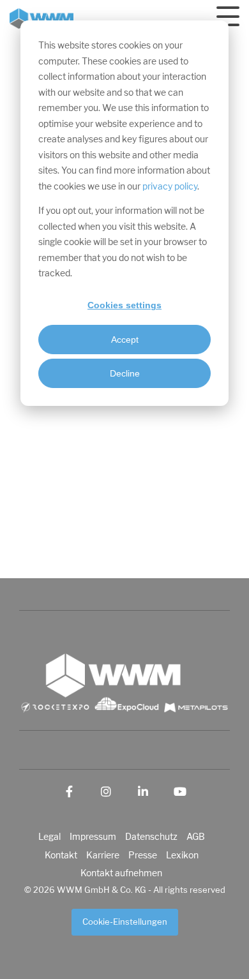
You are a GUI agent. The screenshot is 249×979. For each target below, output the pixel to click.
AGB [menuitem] (195, 836)
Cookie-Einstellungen (124, 921)
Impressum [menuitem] (93, 836)
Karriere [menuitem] (102, 855)
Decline (125, 373)
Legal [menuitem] (49, 836)
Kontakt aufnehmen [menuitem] (121, 873)
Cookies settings (124, 305)
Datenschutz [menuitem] (151, 836)
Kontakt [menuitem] (61, 855)
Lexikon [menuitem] (182, 855)
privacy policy (169, 186)
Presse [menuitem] (142, 855)
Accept (125, 339)
